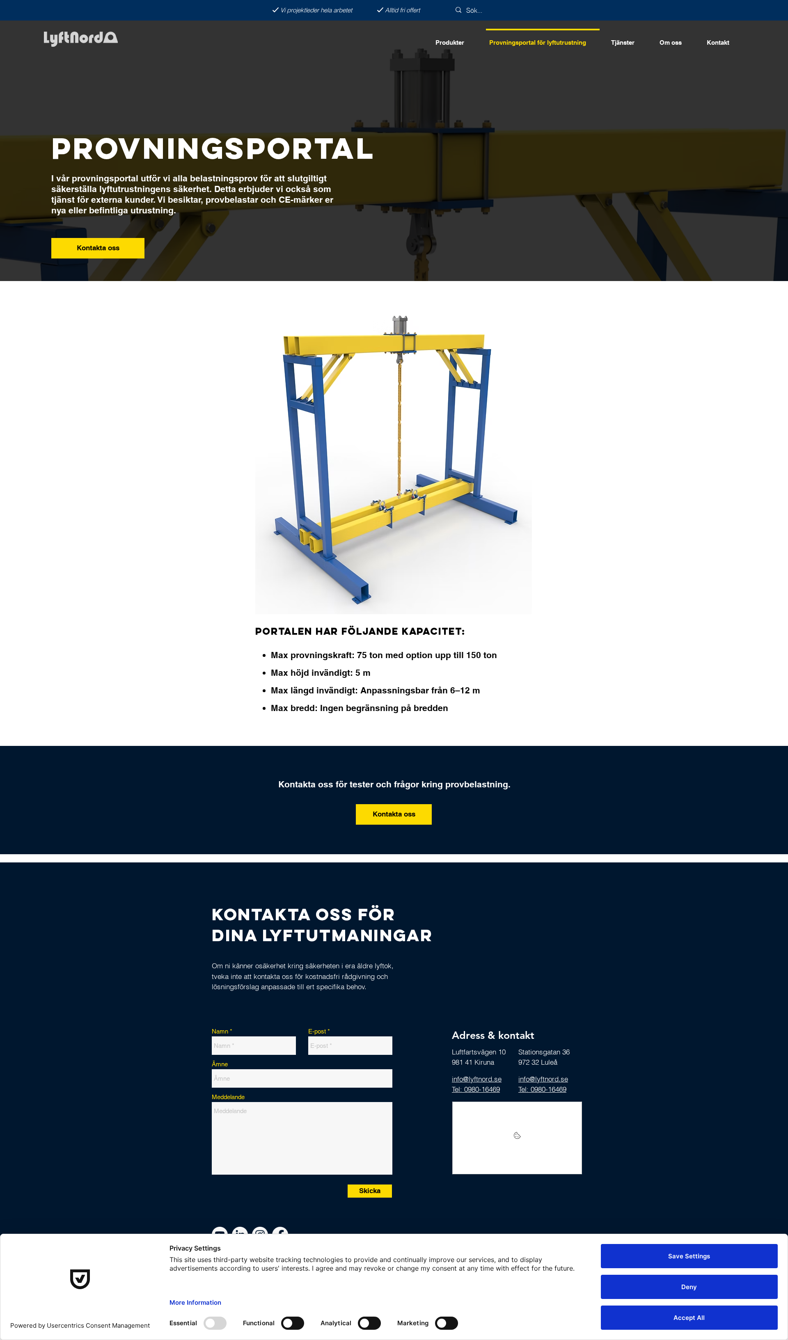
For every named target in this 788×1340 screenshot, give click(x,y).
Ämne (220, 1064)
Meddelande (228, 1097)
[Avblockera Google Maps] (517, 1138)
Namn (220, 1031)
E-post (317, 1031)
